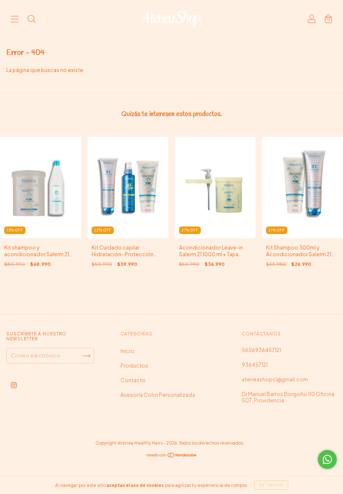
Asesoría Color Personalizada (157, 395)
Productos (134, 366)
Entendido (271, 485)
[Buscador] (31, 20)
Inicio (127, 351)
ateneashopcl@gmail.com (275, 379)
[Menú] (14, 20)
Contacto (133, 380)
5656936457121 (261, 350)
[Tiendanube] (172, 456)
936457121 (255, 365)
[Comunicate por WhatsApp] (327, 459)
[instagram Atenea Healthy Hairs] (13, 385)
